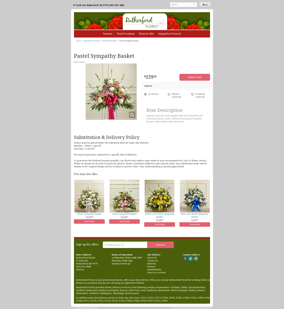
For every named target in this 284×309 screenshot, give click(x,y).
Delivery (151, 263)
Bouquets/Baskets (109, 41)
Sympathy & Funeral (169, 33)
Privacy (151, 266)
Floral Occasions (126, 33)
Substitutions (154, 269)
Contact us (152, 260)
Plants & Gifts (146, 33)
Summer (107, 33)
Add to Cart (194, 77)
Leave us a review (156, 272)
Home (78, 41)
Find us (80, 269)
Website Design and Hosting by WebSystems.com (191, 308)
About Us (152, 258)
